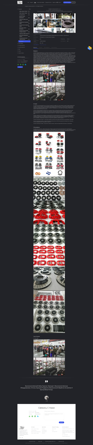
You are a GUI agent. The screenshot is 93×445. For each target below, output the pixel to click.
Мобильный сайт (61, 441)
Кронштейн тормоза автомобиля (24, 28)
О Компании (21, 41)
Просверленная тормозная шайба (24, 23)
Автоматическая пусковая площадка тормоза (24, 31)
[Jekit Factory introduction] (54, 23)
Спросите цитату (67, 2)
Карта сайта (40, 441)
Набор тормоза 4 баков (24, 13)
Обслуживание (46, 47)
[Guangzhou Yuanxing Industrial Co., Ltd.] (30, 416)
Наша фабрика (20, 43)
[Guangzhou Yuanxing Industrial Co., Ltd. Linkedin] (22, 437)
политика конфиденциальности (50, 441)
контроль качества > (43, 44)
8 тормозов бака (24, 14)
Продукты (31, 2)
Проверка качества (48, 2)
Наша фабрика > (36, 44)
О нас (35, 2)
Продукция (24, 9)
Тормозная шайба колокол (24, 33)
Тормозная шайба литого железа (24, 20)
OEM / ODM (54, 428)
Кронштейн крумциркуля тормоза (24, 36)
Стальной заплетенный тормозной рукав (24, 39)
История (40, 47)
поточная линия (54, 431)
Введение (35, 47)
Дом (28, 2)
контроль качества (21, 45)
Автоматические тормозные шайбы (24, 26)
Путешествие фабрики (40, 2)
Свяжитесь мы (54, 2)
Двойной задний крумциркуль (24, 17)
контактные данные (21, 47)
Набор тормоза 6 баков (24, 11)
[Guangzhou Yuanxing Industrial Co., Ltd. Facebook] (20, 437)
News (19, 49)
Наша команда (54, 47)
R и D (53, 430)
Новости (59, 2)
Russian (73, 2)
